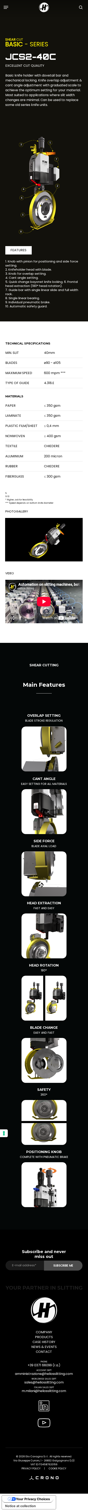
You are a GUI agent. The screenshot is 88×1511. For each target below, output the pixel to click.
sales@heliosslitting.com (44, 1382)
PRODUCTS (44, 1337)
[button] (6, 7)
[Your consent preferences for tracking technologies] (4, 1133)
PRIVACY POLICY (31, 1468)
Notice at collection (20, 1506)
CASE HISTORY (44, 1342)
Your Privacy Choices (33, 1499)
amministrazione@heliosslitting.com (44, 1373)
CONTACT (44, 1351)
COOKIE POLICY (57, 1468)
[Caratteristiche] (44, 749)
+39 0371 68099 (40, 1365)
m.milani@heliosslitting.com (44, 1391)
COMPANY (44, 1332)
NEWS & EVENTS (44, 1346)
